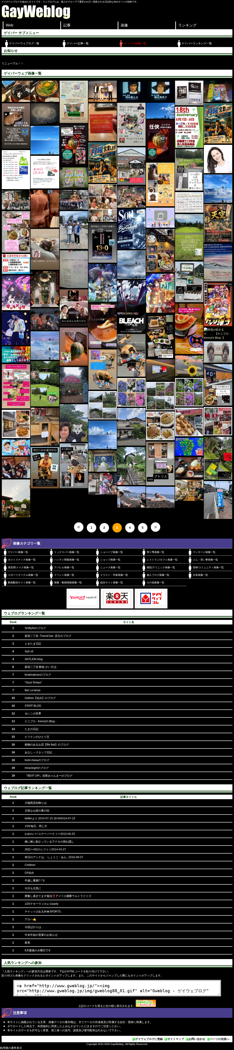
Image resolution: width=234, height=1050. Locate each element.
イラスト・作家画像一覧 (114, 575)
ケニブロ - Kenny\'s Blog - (40, 721)
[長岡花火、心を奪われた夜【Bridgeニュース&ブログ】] (45, 113)
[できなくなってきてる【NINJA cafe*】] (189, 237)
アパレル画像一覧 (64, 567)
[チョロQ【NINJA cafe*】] (218, 458)
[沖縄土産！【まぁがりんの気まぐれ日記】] (218, 91)
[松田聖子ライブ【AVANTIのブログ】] (218, 159)
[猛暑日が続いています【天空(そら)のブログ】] (102, 203)
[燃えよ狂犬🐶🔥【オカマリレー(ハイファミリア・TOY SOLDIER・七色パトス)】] (102, 283)
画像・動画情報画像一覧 (68, 582)
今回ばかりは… (34, 927)
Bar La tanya (32, 690)
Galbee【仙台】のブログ (40, 698)
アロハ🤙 (30, 919)
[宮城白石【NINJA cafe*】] (189, 170)
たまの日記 (31, 729)
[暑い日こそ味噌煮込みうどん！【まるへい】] (16, 91)
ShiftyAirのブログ (35, 628)
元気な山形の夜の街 (37, 810)
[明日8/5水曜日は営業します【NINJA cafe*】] (131, 124)
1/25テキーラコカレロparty (41, 903)
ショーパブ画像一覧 (111, 552)
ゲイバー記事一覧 (78, 43)
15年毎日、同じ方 (36, 826)
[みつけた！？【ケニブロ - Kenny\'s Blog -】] (160, 370)
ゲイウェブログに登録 (149, 1039)
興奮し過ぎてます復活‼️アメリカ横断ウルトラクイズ (58, 896)
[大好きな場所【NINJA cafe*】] (45, 383)
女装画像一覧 (200, 575)
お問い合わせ (197, 1039)
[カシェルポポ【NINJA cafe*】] (74, 465)
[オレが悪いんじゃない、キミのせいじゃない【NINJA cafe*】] (16, 386)
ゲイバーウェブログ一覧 (24, 43)
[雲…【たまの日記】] (45, 345)
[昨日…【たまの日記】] (218, 189)
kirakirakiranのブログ (38, 674)
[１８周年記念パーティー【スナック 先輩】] (189, 127)
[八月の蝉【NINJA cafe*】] (45, 249)
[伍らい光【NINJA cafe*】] (160, 250)
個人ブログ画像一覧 (158, 575)
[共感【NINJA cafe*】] (16, 126)
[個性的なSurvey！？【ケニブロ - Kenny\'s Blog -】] (218, 263)
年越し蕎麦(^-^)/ (35, 880)
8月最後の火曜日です (38, 950)
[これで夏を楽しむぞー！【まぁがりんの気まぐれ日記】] (218, 351)
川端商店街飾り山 (36, 802)
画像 (124, 25)
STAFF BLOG (33, 705)
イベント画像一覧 (64, 575)
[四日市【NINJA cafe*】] (160, 184)
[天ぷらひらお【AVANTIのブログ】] (102, 122)
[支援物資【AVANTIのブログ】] (16, 264)
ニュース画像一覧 (110, 567)
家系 (27, 942)
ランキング (187, 25)
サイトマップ (176, 1039)
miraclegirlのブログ (37, 768)
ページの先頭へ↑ (220, 1039)
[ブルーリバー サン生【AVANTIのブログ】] (74, 230)
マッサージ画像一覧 (204, 552)
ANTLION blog (34, 659)
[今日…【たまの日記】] (160, 111)
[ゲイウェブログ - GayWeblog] (36, 17)
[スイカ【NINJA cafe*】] (74, 347)
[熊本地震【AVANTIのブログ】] (189, 447)
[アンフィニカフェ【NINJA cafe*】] (16, 232)
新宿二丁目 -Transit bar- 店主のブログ (48, 635)
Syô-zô (29, 651)
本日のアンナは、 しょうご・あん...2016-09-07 (54, 857)
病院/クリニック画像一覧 (161, 567)
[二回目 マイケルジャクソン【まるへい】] (45, 319)
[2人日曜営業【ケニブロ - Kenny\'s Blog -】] (102, 163)
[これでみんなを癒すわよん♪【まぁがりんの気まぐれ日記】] (74, 178)
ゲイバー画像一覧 (135, 43)
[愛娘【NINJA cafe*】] (102, 369)
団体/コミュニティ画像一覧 (208, 567)
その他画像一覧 (155, 582)
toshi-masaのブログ (37, 760)
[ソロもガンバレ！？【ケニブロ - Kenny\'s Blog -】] (16, 447)
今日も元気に (33, 888)
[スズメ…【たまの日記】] (102, 435)
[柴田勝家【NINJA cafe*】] (74, 102)
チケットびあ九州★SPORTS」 (44, 911)
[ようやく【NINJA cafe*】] (131, 355)
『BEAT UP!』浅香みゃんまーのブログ (48, 775)
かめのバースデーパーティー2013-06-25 (50, 834)
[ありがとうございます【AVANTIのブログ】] (189, 366)
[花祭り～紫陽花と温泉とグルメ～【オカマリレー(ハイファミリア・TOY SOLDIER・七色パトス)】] (74, 385)
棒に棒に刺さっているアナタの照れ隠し (49, 841)
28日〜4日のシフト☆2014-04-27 (45, 849)
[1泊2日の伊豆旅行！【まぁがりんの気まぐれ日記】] (131, 466)
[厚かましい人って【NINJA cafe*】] (45, 467)
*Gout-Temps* (33, 682)
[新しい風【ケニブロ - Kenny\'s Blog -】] (160, 218)
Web (9, 25)
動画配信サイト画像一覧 (22, 582)
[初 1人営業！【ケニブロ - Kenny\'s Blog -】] (218, 123)
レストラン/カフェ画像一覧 (162, 559)
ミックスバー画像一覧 (66, 552)
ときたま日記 (33, 643)
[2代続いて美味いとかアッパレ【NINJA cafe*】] (218, 385)
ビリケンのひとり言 (37, 736)
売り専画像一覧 (155, 552)
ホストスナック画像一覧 (22, 559)
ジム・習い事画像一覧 (205, 559)
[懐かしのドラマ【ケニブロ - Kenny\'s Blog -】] (102, 91)
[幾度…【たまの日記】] (131, 264)
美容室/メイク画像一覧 (21, 567)
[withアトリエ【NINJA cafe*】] (160, 463)
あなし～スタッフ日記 (38, 752)
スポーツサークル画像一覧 (23, 575)
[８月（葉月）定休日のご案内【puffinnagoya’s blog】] (16, 169)
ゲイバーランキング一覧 (197, 43)
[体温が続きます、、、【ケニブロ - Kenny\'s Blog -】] (218, 334)
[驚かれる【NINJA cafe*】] (102, 326)
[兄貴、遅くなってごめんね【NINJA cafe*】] (160, 140)
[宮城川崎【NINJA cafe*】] (131, 166)
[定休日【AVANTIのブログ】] (16, 354)
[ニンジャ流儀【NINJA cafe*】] (189, 329)
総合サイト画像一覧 (111, 582)
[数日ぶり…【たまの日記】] (45, 140)
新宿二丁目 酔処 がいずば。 (42, 667)
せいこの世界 (33, 713)
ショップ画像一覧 (110, 559)
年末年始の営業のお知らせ (41, 934)
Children (30, 865)
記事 (67, 25)
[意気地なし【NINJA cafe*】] (102, 243)
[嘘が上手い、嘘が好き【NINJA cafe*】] (74, 307)
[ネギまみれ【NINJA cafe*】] (189, 282)
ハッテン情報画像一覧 (66, 559)
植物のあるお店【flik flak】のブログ (47, 744)
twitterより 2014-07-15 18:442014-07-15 (50, 818)
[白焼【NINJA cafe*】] (160, 336)
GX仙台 (29, 872)
